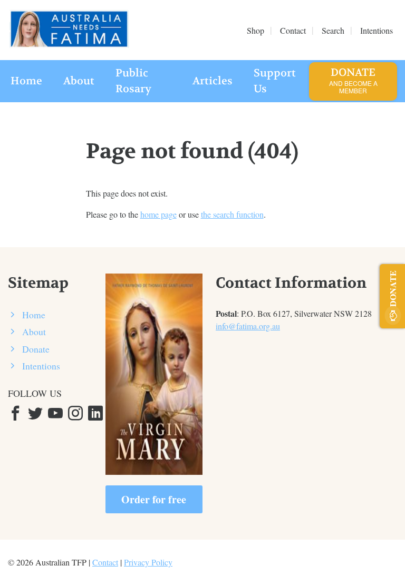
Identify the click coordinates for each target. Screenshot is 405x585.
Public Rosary (133, 80)
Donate (353, 80)
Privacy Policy (148, 562)
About (78, 80)
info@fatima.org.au (248, 325)
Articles (212, 80)
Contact (105, 562)
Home (26, 80)
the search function (232, 214)
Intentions (41, 365)
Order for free (153, 499)
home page (158, 214)
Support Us (275, 80)
